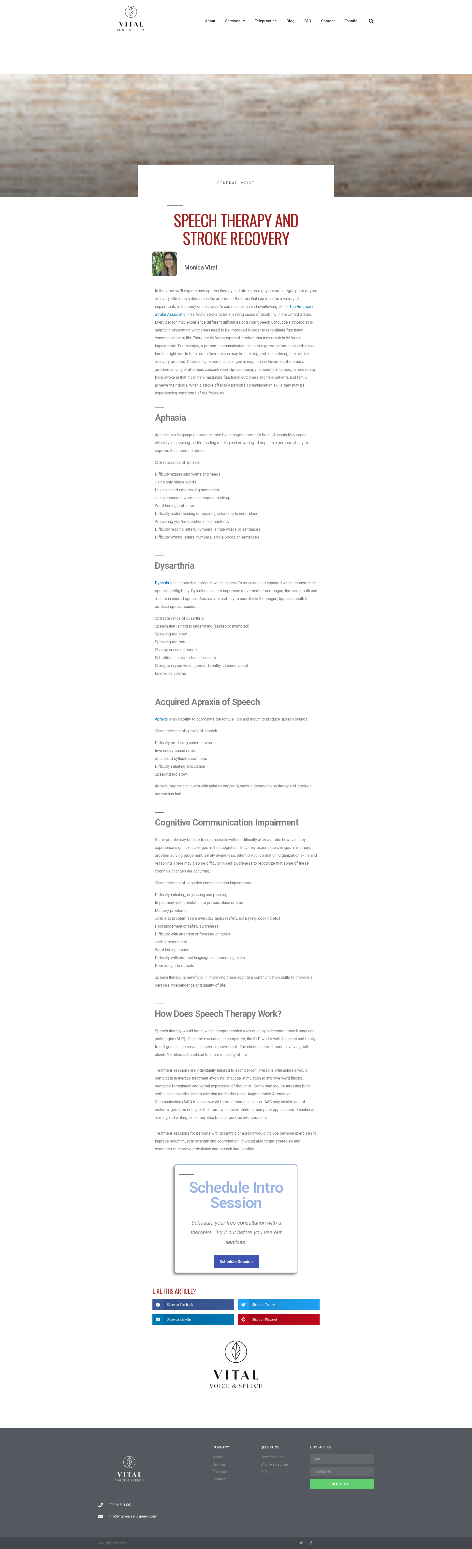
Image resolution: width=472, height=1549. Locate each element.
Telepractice (266, 21)
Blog (291, 21)
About (210, 21)
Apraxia (161, 719)
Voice (248, 183)
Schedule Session (236, 1261)
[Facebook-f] (311, 1543)
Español (351, 21)
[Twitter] (301, 1543)
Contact (328, 21)
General (227, 183)
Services (232, 21)
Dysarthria (163, 583)
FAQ (307, 21)
